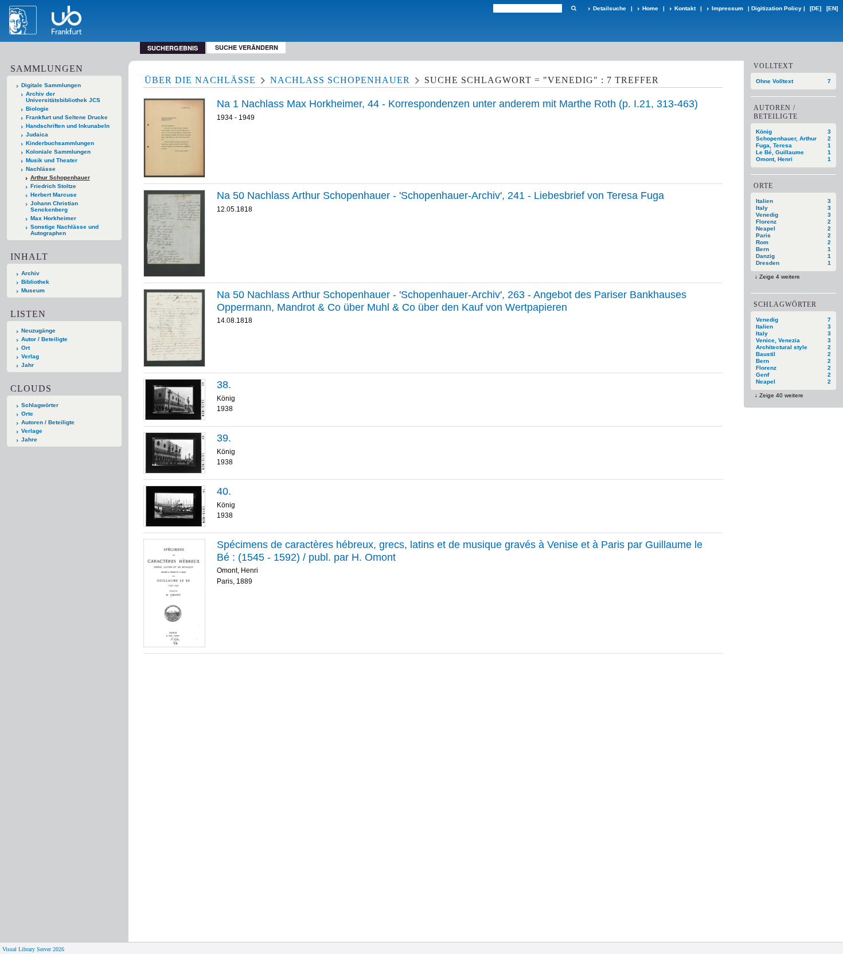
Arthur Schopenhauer (60, 177)
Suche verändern (246, 47)
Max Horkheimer (53, 218)
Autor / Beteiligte (44, 339)
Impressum (727, 8)
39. (224, 438)
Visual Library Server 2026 (33, 949)
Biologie (37, 108)
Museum (33, 290)
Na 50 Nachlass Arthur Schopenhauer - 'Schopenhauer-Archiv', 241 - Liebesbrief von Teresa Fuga (440, 195)
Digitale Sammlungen (51, 85)
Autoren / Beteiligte (48, 422)
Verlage (31, 431)
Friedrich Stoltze (53, 186)
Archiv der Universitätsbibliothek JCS (63, 97)
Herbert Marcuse (53, 194)
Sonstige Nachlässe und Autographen (64, 230)
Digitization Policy (776, 8)
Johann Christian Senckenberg (54, 206)
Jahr (27, 365)
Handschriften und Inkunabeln (68, 126)
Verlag (30, 356)
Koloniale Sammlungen (58, 151)
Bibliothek (35, 282)
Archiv (30, 273)
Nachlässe (41, 169)
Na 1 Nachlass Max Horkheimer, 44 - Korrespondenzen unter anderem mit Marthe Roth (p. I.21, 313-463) (457, 104)
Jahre (29, 439)
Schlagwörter (39, 405)
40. (224, 491)
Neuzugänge (38, 330)
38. (224, 384)
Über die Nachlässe (200, 80)
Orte (27, 413)
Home (650, 8)
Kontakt (685, 8)
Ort (25, 348)
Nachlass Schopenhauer (340, 80)
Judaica (37, 134)
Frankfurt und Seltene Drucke (67, 117)
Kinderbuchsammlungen (60, 143)
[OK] (573, 8)
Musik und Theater (51, 160)
